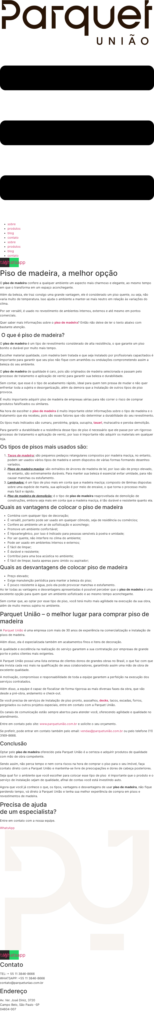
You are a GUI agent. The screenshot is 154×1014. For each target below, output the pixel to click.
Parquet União (13, 630)
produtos (14, 228)
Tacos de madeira (21, 455)
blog (11, 233)
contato (13, 237)
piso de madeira (66, 322)
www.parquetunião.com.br (58, 724)
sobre (12, 224)
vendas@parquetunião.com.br (101, 731)
